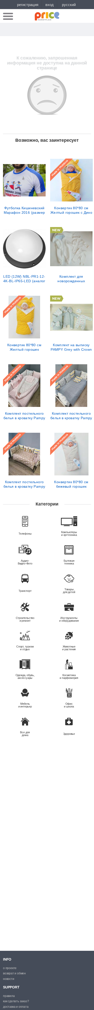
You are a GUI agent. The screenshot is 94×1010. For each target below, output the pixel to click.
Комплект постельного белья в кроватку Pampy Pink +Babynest (24, 415)
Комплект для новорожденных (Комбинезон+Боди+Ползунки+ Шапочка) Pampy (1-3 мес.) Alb (71, 278)
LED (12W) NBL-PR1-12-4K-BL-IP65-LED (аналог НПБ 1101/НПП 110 (24, 278)
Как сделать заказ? (16, 1001)
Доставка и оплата (16, 1006)
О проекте (10, 968)
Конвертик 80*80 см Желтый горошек (24, 347)
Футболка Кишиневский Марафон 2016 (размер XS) (24, 210)
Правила (9, 996)
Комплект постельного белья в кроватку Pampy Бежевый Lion (24, 484)
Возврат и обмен (14, 973)
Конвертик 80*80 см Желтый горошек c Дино (71, 210)
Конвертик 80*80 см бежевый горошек (71, 484)
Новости (8, 979)
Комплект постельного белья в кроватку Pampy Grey (71, 415)
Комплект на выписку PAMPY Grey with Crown (71, 347)
